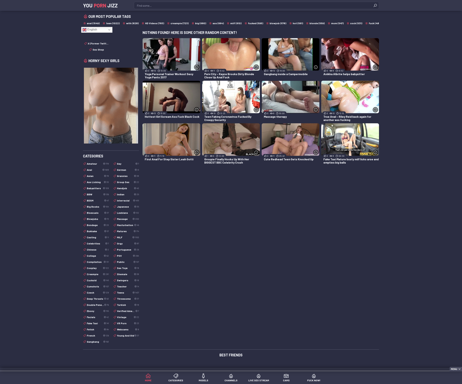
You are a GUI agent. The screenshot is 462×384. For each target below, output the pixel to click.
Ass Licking (98, 182)
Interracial (128, 200)
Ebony (98, 311)
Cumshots (98, 286)
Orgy (128, 243)
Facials (98, 317)
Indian (128, 194)
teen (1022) (113, 23)
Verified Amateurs (128, 311)
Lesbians (128, 212)
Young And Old (128, 335)
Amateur (98, 163)
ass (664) (218, 23)
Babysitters (98, 188)
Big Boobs (98, 206)
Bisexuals (98, 212)
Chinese (98, 249)
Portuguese (128, 249)
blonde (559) (317, 23)
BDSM (98, 200)
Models (203, 380)
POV (128, 255)
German (128, 169)
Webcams (128, 329)
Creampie (98, 274)
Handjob (128, 188)
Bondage (98, 225)
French (98, 335)
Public (128, 261)
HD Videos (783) (154, 23)
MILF (128, 237)
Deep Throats (98, 298)
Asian (98, 175)
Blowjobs (98, 218)
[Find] (375, 5)
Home (148, 380)
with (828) (132, 23)
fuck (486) (375, 23)
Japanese (128, 206)
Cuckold (98, 280)
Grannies (128, 175)
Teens (128, 292)
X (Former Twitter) (98, 43)
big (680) (200, 23)
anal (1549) (93, 23)
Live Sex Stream (258, 380)
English (92, 29)
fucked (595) (255, 23)
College (98, 255)
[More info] (196, 67)
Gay (128, 163)
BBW (98, 194)
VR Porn (128, 323)
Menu (454, 369)
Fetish (98, 329)
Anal (98, 169)
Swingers (128, 280)
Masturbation (128, 225)
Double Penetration (98, 304)
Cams (286, 380)
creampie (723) (180, 23)
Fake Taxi (98, 323)
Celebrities (98, 243)
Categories (175, 380)
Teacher (128, 286)
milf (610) (235, 23)
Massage (128, 218)
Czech (98, 292)
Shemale (128, 274)
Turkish (128, 304)
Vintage (128, 317)
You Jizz (100, 5)
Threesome (128, 298)
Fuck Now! (314, 380)
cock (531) (356, 23)
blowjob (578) (278, 23)
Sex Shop (98, 49)
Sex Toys (128, 268)
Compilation (98, 261)
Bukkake (98, 231)
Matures (128, 231)
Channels (231, 380)
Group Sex (128, 182)
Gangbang (98, 341)
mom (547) (337, 23)
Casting (98, 237)
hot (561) (298, 23)
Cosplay (98, 268)
